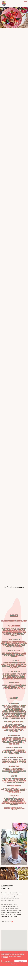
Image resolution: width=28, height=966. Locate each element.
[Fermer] (26, 953)
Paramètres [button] (14, 964)
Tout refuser (7, 961)
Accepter (21, 961)
